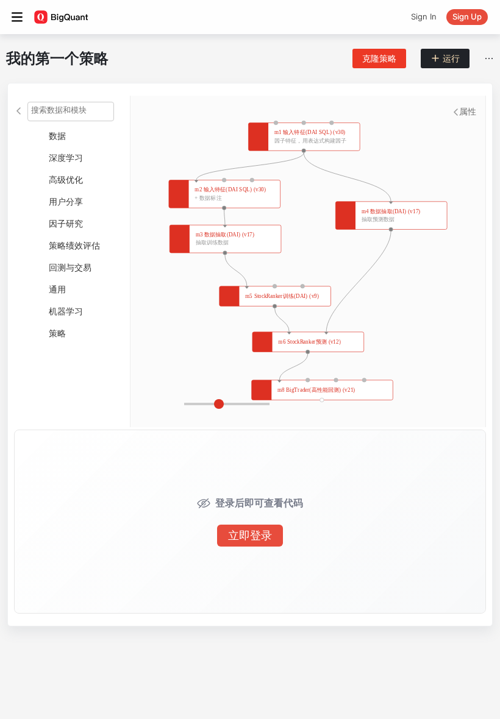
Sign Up (467, 16)
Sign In (424, 16)
